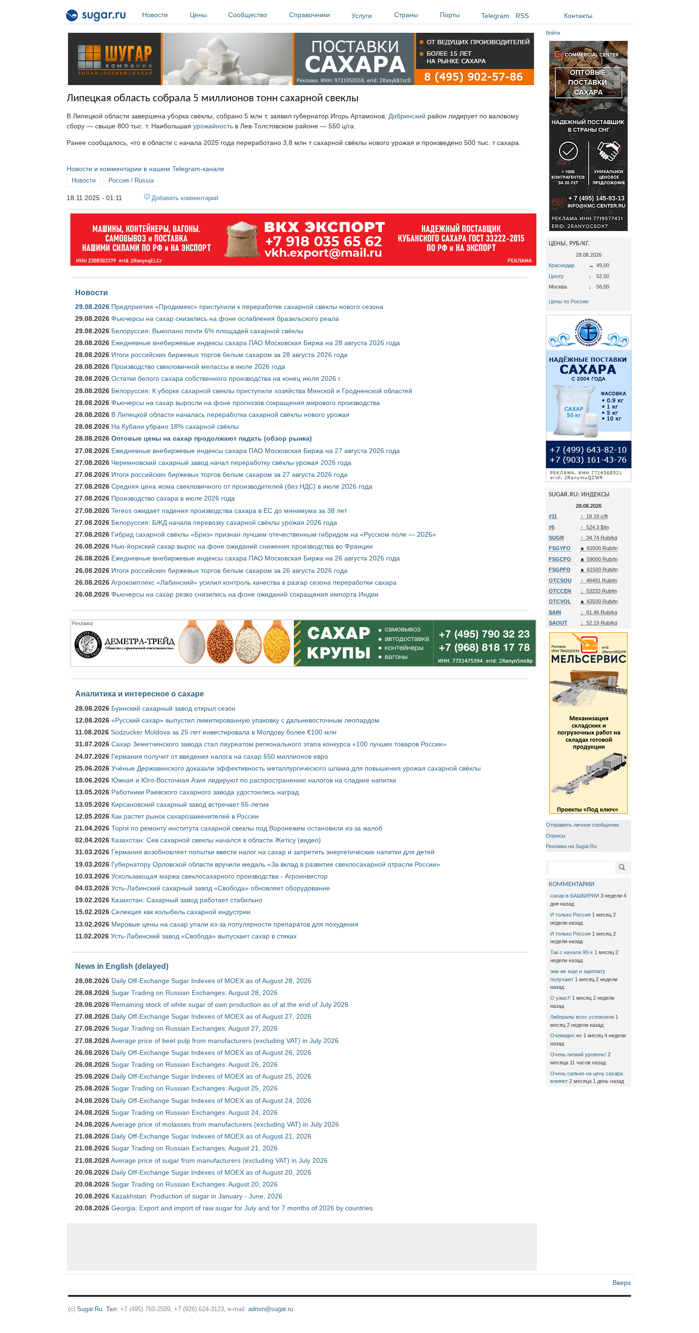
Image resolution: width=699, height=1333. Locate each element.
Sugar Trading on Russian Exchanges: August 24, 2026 (194, 1112)
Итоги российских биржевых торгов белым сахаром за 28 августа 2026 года (229, 354)
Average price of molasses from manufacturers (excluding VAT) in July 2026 (225, 1124)
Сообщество (247, 14)
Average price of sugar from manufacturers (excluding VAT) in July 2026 (219, 1160)
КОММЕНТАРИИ (571, 884)
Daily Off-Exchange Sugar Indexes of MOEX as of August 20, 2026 (211, 1172)
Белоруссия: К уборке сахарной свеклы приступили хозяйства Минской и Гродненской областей (261, 391)
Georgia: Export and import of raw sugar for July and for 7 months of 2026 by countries (242, 1208)
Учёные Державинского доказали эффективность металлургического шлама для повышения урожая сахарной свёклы (296, 768)
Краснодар (561, 265)
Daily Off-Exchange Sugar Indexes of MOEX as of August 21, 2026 (211, 1136)
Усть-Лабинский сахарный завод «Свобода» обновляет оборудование (220, 888)
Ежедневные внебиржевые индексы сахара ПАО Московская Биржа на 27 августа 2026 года (255, 450)
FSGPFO (560, 569)
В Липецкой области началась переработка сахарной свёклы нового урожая (230, 414)
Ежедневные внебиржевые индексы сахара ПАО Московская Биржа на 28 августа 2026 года (255, 343)
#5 (551, 527)
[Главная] (96, 17)
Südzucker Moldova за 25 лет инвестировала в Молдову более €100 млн (224, 732)
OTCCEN (560, 591)
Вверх (621, 1282)
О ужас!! (560, 998)
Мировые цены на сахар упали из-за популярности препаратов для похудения (235, 924)
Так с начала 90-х (571, 952)
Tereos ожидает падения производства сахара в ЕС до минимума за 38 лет (229, 510)
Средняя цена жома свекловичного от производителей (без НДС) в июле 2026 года (241, 486)
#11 (553, 516)
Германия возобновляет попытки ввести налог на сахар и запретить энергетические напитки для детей (273, 852)
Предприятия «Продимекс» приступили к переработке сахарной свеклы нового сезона (247, 306)
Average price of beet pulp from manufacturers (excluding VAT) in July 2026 (225, 1040)
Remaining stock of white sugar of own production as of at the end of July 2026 (230, 1004)
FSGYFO (560, 548)
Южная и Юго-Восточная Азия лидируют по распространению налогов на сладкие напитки (253, 780)
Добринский (407, 116)
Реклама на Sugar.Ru (571, 846)
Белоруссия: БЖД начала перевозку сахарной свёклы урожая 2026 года (224, 522)
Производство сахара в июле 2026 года (173, 498)
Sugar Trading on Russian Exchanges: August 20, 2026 (194, 1184)
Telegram (495, 15)
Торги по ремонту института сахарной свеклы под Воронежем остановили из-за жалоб (246, 828)
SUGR (556, 538)
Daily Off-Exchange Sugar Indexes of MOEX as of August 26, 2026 (211, 1052)
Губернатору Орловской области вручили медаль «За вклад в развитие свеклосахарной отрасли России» (275, 864)
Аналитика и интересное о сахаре (139, 693)
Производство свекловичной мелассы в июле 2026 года (198, 366)
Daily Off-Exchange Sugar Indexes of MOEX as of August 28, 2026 (211, 981)
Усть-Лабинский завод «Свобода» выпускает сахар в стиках (204, 936)
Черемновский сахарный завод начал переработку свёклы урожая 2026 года (231, 462)
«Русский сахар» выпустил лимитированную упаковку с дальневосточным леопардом (245, 720)
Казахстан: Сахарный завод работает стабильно (186, 900)
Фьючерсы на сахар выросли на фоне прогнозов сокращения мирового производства (245, 402)
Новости (155, 14)
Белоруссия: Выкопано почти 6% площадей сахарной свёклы (207, 331)
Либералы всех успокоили (582, 1017)
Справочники (309, 14)
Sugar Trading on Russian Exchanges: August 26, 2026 (194, 1064)
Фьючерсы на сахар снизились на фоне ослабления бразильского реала (225, 318)
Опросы (555, 836)
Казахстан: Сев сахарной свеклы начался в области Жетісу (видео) (216, 840)
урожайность (213, 126)
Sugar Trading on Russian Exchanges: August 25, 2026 (194, 1088)
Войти (553, 33)
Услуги (361, 15)
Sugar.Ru (89, 1309)
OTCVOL (560, 601)
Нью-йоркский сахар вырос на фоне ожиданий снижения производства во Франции (242, 546)
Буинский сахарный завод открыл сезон (173, 708)
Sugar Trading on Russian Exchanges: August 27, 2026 (194, 1028)
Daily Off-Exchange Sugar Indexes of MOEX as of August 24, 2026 (211, 1100)
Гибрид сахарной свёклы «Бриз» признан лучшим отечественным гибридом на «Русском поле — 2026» (273, 534)
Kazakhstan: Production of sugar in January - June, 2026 (196, 1196)
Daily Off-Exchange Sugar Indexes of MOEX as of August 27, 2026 (211, 1016)
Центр (556, 276)
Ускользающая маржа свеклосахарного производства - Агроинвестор (219, 876)
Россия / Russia (131, 180)
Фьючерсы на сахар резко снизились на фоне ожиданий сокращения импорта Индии (245, 594)
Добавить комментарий (185, 198)
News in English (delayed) (121, 966)
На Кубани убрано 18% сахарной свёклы (175, 426)
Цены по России (568, 301)
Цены (198, 14)
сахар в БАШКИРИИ (574, 895)
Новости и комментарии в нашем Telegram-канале (145, 169)
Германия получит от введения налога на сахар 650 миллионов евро (219, 756)
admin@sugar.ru (270, 1309)
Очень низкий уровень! (578, 1054)
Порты (450, 14)
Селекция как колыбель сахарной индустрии (181, 912)
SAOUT (558, 623)
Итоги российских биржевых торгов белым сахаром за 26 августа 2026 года (229, 570)
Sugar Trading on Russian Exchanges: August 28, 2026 (194, 992)
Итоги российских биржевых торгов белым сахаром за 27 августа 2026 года (229, 474)
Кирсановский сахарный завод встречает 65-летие (190, 804)
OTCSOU (560, 580)
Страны (406, 14)
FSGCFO (560, 559)
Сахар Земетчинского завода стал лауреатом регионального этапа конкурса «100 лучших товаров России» (279, 744)
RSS (522, 15)
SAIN (555, 612)
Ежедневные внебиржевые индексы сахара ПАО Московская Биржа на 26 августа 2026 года (255, 558)
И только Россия (570, 915)
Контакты (578, 15)
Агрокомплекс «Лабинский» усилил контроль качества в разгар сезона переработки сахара (254, 582)
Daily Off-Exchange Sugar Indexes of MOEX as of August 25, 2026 (211, 1076)
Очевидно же (566, 1035)
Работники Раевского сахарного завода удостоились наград (205, 792)
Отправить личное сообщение (582, 825)
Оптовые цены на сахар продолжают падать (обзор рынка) (211, 438)
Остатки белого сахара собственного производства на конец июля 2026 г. (226, 378)
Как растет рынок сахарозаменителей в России (185, 816)
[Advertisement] (301, 1247)
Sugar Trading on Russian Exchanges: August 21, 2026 (194, 1148)
